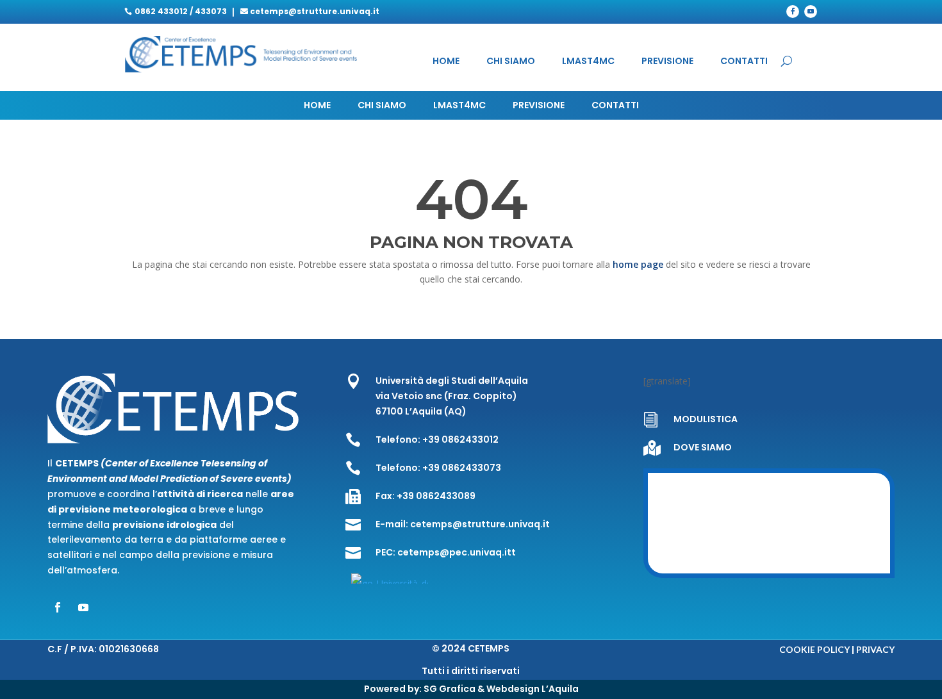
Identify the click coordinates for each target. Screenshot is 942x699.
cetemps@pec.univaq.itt (456, 552)
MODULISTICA (705, 419)
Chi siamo (510, 61)
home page (639, 264)
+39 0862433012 (460, 439)
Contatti (744, 61)
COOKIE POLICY (814, 649)
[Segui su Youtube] (810, 11)
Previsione (667, 61)
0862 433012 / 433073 (181, 11)
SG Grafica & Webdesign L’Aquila (501, 688)
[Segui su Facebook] (792, 11)
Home (446, 61)
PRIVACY (875, 649)
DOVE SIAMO (702, 447)
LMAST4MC (588, 61)
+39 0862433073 (461, 467)
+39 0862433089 (436, 495)
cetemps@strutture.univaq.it (314, 11)
